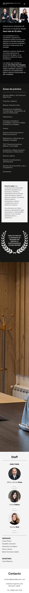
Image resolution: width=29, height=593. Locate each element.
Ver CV (15, 486)
